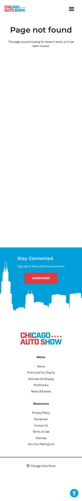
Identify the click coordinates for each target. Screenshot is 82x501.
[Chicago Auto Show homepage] (41, 338)
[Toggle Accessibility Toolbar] (74, 493)
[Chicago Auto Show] (14, 9)
